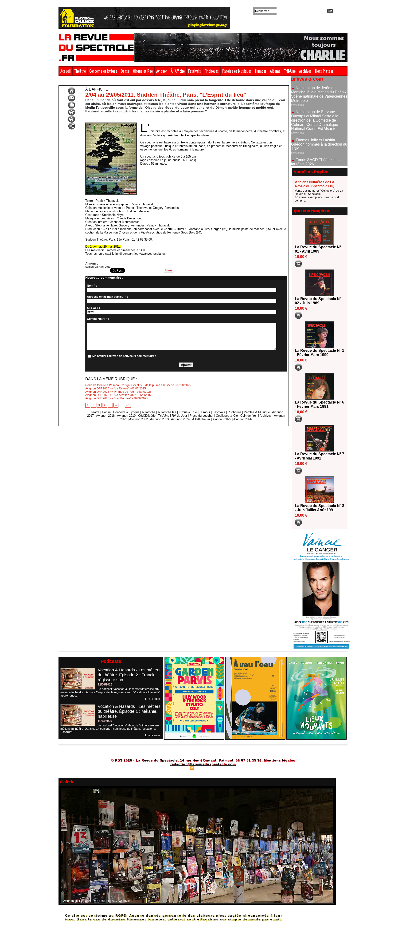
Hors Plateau (324, 71)
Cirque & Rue (188, 412)
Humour (260, 71)
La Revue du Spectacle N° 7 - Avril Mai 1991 (319, 456)
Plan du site (180, 767)
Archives (305, 71)
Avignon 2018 (105, 415)
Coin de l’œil (248, 415)
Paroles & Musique (257, 412)
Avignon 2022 (138, 419)
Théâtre (80, 71)
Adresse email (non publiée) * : (107, 296)
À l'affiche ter (201, 419)
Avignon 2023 (159, 419)
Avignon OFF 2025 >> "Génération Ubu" (110, 395)
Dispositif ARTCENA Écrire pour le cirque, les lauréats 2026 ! (318, 156)
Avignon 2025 (221, 419)
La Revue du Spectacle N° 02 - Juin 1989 (318, 301)
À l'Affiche (178, 71)
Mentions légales (279, 760)
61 (128, 405)
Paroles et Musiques (237, 71)
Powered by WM (223, 767)
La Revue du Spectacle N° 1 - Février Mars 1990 (319, 353)
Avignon (161, 71)
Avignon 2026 (242, 419)
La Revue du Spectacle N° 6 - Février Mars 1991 (319, 404)
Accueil (65, 71)
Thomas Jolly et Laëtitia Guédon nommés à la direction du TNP (319, 122)
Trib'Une (290, 71)
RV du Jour (179, 415)
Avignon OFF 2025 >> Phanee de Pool (110, 391)
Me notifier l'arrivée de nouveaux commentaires (124, 356)
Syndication (202, 767)
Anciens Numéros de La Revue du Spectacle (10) (314, 184)
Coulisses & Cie (227, 415)
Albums (275, 71)
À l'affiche (78, 81)
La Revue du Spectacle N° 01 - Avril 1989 (318, 249)
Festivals (194, 71)
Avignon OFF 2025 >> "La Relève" (107, 388)
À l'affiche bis (167, 412)
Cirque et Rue (143, 71)
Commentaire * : (98, 319)
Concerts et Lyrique (103, 71)
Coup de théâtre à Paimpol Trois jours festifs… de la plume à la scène (129, 385)
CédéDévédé (147, 415)
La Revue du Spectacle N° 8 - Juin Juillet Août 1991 (319, 508)
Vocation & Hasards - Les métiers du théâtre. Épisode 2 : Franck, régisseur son (129, 675)
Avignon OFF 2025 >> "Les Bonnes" (108, 398)
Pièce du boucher (201, 415)
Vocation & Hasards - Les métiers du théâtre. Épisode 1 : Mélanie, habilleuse (129, 711)
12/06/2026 (105, 684)
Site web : (93, 307)
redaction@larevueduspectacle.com (203, 764)
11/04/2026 (105, 721)
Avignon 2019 (126, 415)
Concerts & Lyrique (126, 412)
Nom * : (92, 285)
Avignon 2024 (180, 419)
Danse (125, 71)
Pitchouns (211, 71)
